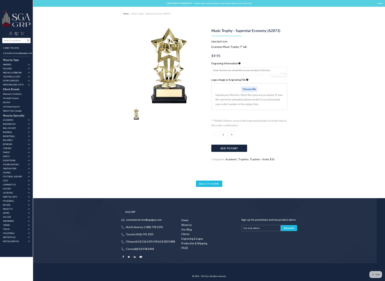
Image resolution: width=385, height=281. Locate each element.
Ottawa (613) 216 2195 (139, 241)
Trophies (243, 159)
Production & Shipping (194, 243)
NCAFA (6, 102)
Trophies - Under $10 (262, 159)
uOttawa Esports (11, 106)
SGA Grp (205, 276)
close (39, 3)
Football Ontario (11, 98)
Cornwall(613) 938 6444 (140, 248)
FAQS (184, 247)
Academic (231, 159)
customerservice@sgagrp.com (17, 53)
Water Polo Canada (12, 110)
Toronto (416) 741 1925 (140, 234)
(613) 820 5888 (166, 241)
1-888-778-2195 (11, 48)
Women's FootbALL (12, 94)
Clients (185, 234)
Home (126, 13)
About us (186, 224)
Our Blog (186, 229)
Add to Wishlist (271, 146)
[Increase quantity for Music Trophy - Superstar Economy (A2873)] (231, 134)
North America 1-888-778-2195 (144, 227)
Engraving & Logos (192, 238)
